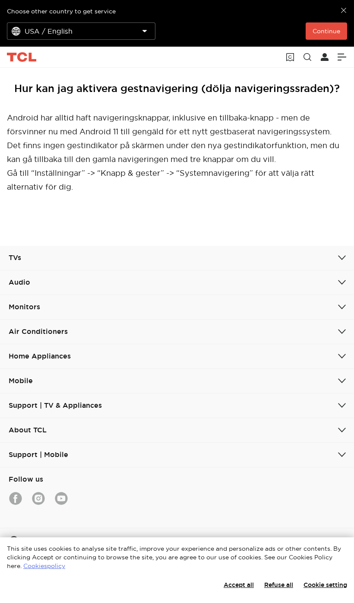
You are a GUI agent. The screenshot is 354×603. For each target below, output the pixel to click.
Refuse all (278, 585)
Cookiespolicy (44, 566)
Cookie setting (325, 585)
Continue (326, 31)
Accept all (239, 585)
